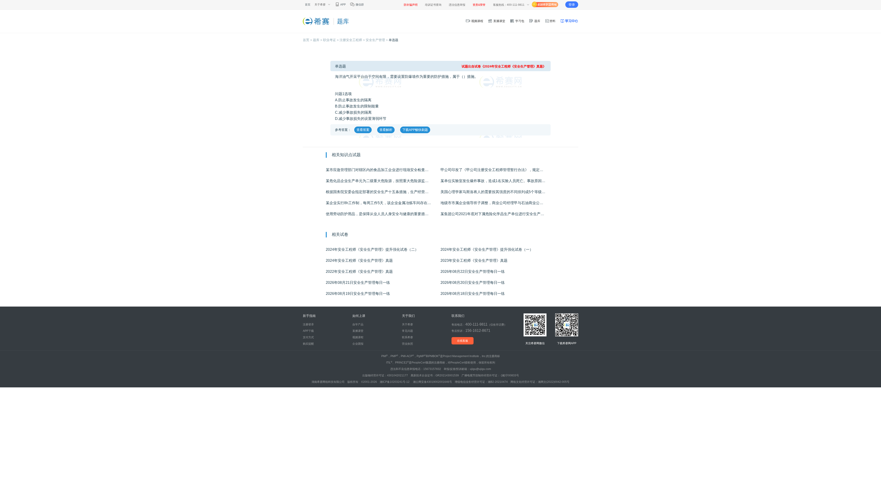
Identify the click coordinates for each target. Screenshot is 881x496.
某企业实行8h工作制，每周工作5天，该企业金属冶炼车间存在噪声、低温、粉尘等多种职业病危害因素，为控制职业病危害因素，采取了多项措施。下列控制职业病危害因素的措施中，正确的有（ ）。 (383, 203)
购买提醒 (308, 343)
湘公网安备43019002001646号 (432, 381)
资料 (552, 21)
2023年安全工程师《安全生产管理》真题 (473, 260)
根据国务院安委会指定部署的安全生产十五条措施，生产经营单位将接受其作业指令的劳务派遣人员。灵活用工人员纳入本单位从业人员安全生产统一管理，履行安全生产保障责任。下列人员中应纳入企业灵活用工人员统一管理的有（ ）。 (383, 192)
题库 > (318, 40)
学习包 (519, 21)
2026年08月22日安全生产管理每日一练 (472, 271)
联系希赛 (407, 337)
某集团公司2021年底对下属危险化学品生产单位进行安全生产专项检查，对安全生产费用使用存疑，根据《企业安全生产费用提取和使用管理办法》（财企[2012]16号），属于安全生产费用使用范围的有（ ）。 (497, 214)
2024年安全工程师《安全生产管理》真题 (359, 260)
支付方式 (308, 337)
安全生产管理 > (377, 40)
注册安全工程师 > (353, 40)
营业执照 (407, 343)
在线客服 (462, 340)
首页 (307, 4)
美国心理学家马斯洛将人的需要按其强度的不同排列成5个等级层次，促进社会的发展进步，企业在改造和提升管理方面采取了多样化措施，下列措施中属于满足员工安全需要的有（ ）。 (497, 192)
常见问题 (407, 331)
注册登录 (308, 324)
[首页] (316, 21)
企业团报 (357, 343)
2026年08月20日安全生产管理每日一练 (472, 283)
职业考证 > (331, 40)
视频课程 (476, 21)
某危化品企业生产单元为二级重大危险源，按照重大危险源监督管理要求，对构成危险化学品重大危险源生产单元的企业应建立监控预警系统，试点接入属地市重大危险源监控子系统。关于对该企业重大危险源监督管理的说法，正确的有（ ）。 (383, 181)
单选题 (393, 40)
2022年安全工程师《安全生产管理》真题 (359, 271)
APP (343, 4)
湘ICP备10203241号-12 (395, 381)
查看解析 (385, 130)
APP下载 (308, 331)
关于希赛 (407, 324)
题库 (536, 21)
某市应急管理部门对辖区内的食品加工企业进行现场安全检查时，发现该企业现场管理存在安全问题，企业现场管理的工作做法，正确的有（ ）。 (383, 170)
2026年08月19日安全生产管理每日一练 (358, 294)
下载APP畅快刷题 (415, 130)
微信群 (359, 4)
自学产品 (357, 324)
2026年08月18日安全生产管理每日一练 (472, 294)
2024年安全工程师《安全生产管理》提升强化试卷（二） (372, 249)
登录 (572, 4)
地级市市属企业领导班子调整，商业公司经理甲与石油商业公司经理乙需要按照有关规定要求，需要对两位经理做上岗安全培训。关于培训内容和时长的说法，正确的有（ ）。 (497, 203)
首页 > (308, 40)
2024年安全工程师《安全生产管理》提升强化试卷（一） (486, 249)
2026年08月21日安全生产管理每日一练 (358, 283)
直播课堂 (498, 21)
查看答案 (363, 130)
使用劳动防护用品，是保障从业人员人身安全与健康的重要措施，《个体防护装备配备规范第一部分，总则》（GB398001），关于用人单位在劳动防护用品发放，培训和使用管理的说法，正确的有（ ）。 (383, 214)
